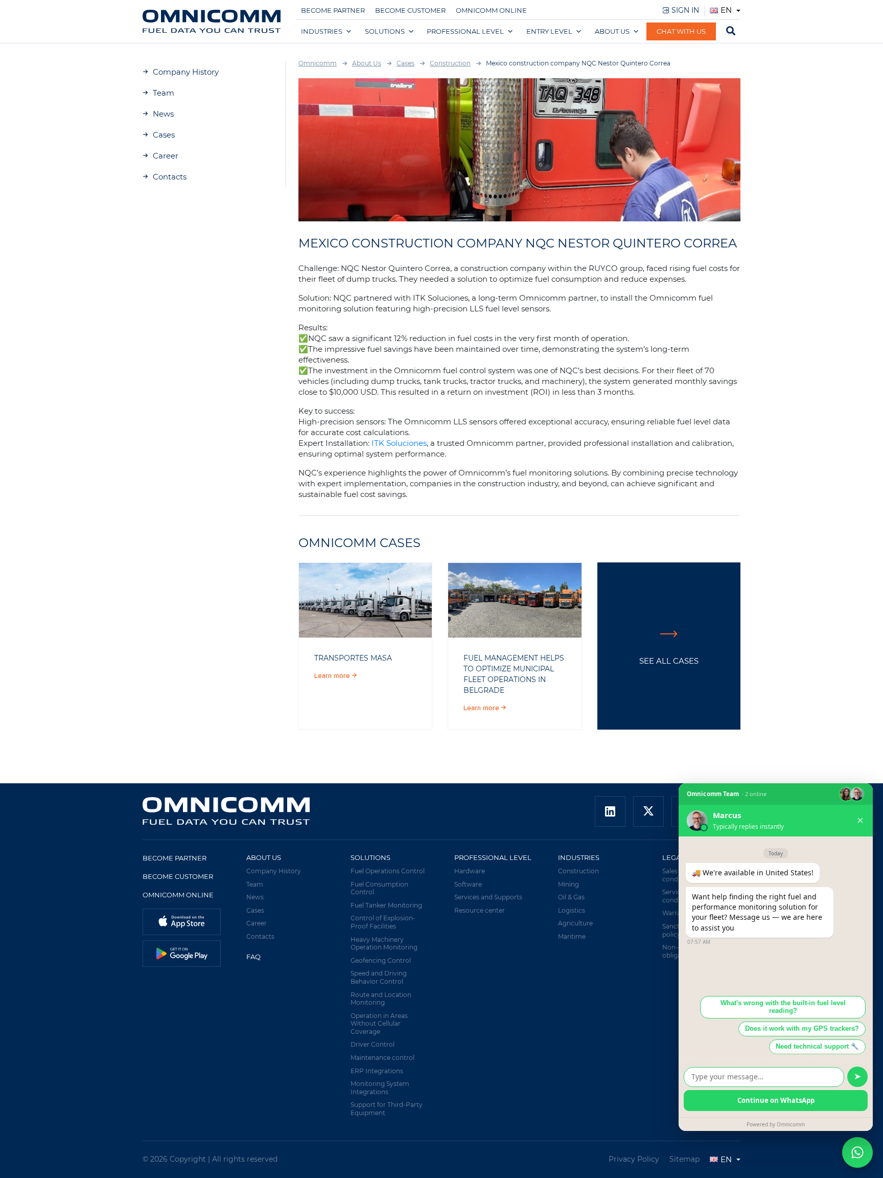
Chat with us (681, 31)
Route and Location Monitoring (381, 999)
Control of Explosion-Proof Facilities (383, 922)
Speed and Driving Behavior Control (379, 977)
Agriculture (575, 923)
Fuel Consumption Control (379, 888)
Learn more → (335, 675)
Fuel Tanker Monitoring (386, 905)
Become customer (410, 10)
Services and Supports (488, 897)
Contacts (170, 177)
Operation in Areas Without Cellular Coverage (379, 1023)
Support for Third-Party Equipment (387, 1109)
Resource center (479, 910)
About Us (612, 31)
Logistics (571, 910)
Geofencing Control (381, 960)
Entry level (549, 31)
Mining (568, 884)
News (163, 114)
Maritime (572, 936)
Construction (578, 871)
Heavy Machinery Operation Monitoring (384, 944)
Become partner (333, 10)
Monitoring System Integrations (380, 1088)
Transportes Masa (353, 658)
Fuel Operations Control (388, 871)
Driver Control (372, 1044)
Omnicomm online (491, 10)
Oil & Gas (571, 897)
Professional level (465, 31)
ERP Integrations (377, 1071)
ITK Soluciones (399, 443)
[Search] (730, 32)
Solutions (385, 31)
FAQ (253, 957)
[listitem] (365, 600)
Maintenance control (382, 1057)
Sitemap (684, 1159)
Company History (186, 72)
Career (165, 156)
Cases (164, 135)
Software (468, 884)
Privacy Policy (634, 1159)
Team (163, 93)
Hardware (469, 871)
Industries (321, 31)
